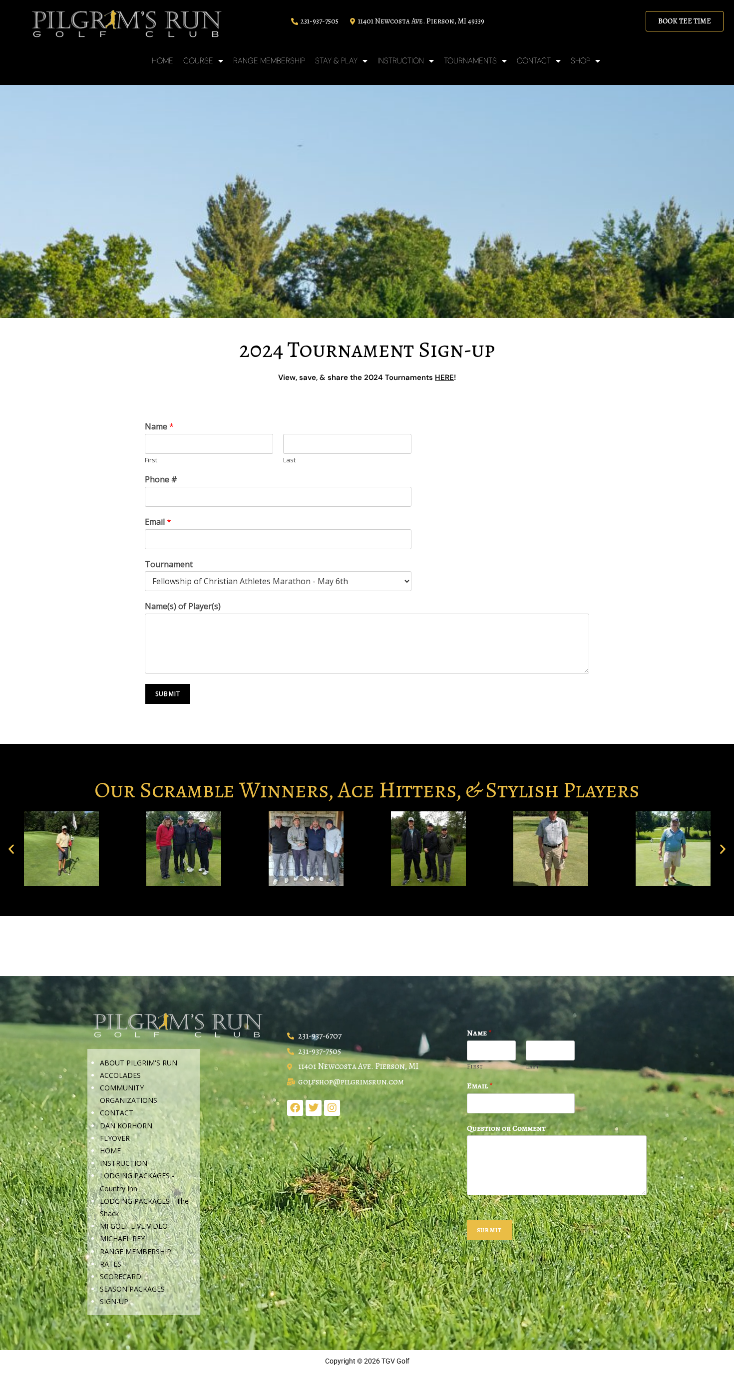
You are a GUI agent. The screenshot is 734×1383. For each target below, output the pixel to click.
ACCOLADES (120, 1075)
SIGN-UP (114, 1301)
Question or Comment (506, 1128)
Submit (167, 694)
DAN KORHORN (126, 1125)
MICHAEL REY (122, 1238)
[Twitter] (314, 1108)
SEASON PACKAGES (132, 1289)
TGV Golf (395, 1361)
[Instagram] (332, 1108)
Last (289, 460)
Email (158, 522)
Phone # (161, 479)
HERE (444, 377)
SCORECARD (120, 1276)
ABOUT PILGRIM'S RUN (138, 1062)
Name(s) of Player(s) (183, 606)
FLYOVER (115, 1138)
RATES (110, 1264)
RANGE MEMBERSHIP (269, 60)
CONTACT (116, 1112)
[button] (11, 849)
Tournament (169, 564)
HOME (162, 60)
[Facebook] (295, 1108)
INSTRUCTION (123, 1163)
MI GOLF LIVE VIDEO (134, 1226)
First (151, 460)
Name (159, 426)
